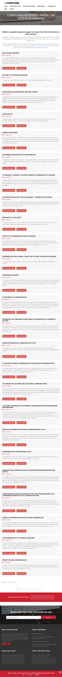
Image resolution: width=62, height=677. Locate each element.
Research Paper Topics (49, 662)
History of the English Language (14, 75)
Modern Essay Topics (8, 655)
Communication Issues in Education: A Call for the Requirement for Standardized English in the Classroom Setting (28, 494)
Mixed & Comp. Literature (17, 659)
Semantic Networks (9, 132)
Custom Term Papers (29, 6)
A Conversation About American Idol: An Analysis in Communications (28, 363)
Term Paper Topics (15, 6)
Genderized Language (10, 275)
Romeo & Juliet (36, 655)
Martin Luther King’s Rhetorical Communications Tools (23, 429)
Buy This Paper (21, 68)
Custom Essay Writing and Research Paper (35, 46)
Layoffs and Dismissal (38, 634)
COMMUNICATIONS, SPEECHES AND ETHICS (16, 451)
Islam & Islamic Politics (8, 662)
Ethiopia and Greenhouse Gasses (40, 641)
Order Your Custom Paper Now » (42, 597)
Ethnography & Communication (14, 297)
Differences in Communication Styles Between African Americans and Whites (28, 471)
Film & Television (19, 662)
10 (39, 589)
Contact (11, 9)
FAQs (5, 9)
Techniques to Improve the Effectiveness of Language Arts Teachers (28, 175)
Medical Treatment (19, 655)
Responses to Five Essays (11, 217)
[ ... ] (42, 589)
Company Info (51, 6)
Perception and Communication (14, 560)
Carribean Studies (37, 662)
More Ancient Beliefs (38, 659)
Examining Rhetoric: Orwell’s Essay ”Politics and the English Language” (29, 256)
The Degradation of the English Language (18, 538)
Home (6, 6)
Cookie (33, 674)
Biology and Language (10, 53)
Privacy (27, 674)
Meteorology (6, 659)
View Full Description (8, 68)
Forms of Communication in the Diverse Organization (22, 517)
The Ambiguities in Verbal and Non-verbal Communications (24, 384)
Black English (7, 114)
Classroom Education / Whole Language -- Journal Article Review (27, 197)
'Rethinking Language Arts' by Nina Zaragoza (19, 155)
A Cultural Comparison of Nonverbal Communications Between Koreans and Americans (29, 406)
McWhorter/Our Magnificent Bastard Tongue (20, 92)
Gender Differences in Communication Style (19, 343)
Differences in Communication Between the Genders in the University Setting (29, 320)
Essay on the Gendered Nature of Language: (19, 236)
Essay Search (41, 6)
